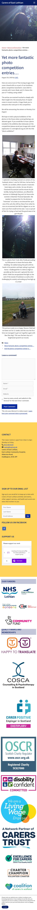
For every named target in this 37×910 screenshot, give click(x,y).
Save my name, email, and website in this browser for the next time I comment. (17, 399)
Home (4, 48)
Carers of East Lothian (12, 2)
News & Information (14, 48)
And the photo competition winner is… (17, 349)
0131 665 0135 (8, 445)
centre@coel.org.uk (10, 447)
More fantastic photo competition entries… (19, 346)
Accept (5, 907)
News (6, 343)
